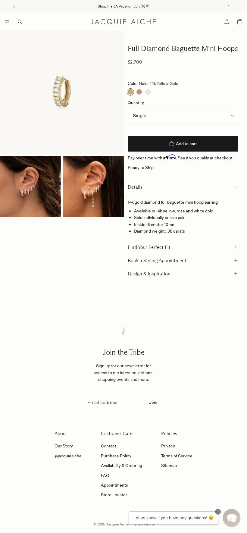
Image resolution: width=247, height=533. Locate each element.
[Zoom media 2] (30, 186)
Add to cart (186, 143)
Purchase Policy (116, 456)
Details (135, 187)
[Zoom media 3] (93, 186)
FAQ (105, 475)
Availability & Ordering (121, 465)
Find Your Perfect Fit (149, 247)
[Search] (20, 21)
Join (153, 402)
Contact (108, 446)
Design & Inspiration (149, 274)
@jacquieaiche (68, 456)
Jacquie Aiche (117, 524)
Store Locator (114, 494)
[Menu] (7, 22)
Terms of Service (176, 456)
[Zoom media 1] (62, 92)
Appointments (114, 485)
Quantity (136, 102)
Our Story (64, 446)
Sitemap (169, 465)
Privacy (168, 446)
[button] (231, 517)
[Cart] (239, 21)
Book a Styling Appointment (157, 260)
